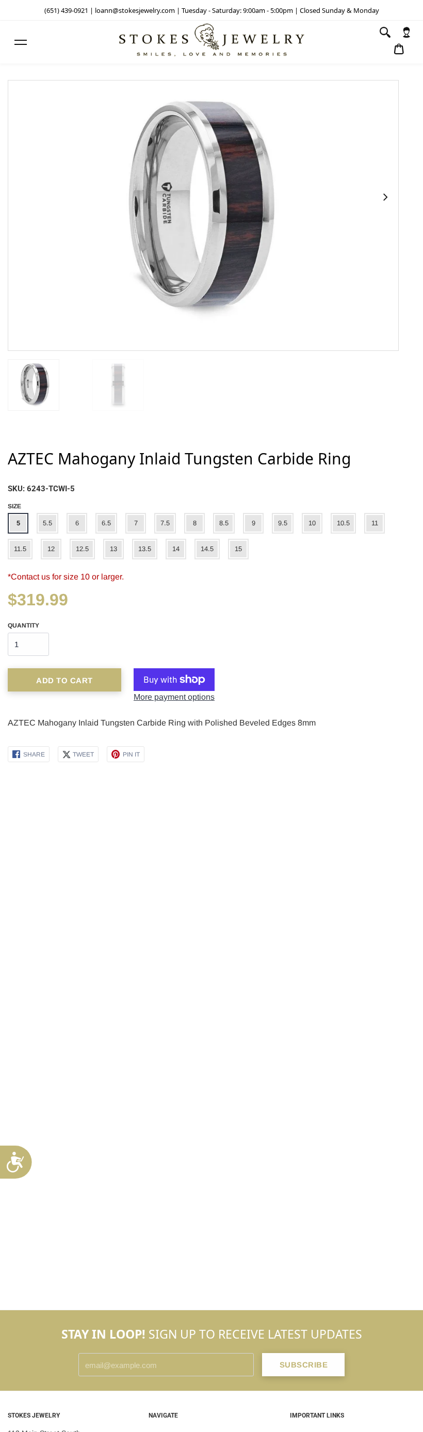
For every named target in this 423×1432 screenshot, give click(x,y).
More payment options (174, 697)
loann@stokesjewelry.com (135, 10)
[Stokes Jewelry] (211, 42)
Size (14, 506)
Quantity (23, 625)
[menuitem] (406, 32)
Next (385, 197)
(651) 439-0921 (66, 10)
